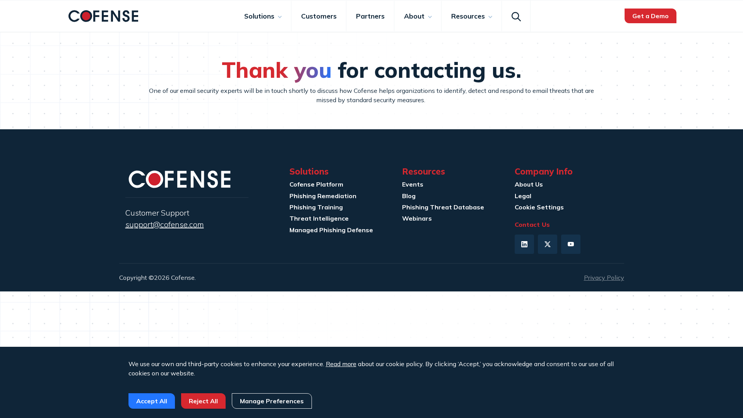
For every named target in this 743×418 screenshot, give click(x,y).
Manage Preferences (272, 401)
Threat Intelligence (319, 218)
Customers (319, 16)
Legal (523, 196)
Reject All (203, 401)
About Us (529, 184)
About (415, 16)
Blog (409, 196)
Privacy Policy (604, 277)
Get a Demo (650, 16)
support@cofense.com (164, 224)
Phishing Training (316, 207)
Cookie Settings (539, 207)
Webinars (417, 218)
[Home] (103, 15)
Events (412, 184)
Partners (370, 16)
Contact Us (532, 224)
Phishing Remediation (322, 196)
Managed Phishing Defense (331, 230)
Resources (469, 16)
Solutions (260, 16)
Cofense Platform (316, 184)
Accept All (151, 401)
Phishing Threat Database (443, 207)
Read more (341, 364)
